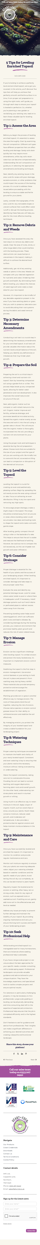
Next (32, 1060)
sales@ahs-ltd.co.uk (16, 1189)
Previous (9, 1060)
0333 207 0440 (15, 1186)
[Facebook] (14, 1053)
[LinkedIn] (22, 1053)
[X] (18, 1053)
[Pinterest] (26, 1053)
